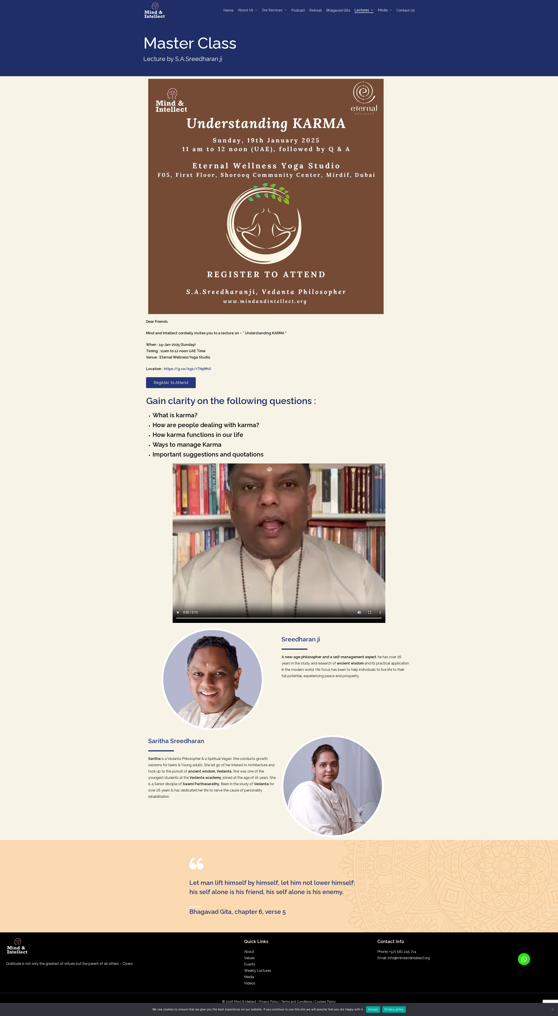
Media (249, 977)
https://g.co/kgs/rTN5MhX (187, 369)
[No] (552, 1009)
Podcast (298, 10)
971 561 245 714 (403, 952)
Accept (373, 1009)
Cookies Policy (325, 1001)
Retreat (315, 10)
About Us (245, 10)
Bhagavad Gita (338, 10)
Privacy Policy (269, 1001)
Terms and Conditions (297, 1001)
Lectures (361, 10)
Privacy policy (394, 1009)
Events (249, 964)
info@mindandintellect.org (409, 958)
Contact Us (405, 10)
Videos (249, 983)
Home (228, 10)
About (249, 952)
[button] (524, 959)
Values (249, 958)
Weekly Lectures (257, 971)
